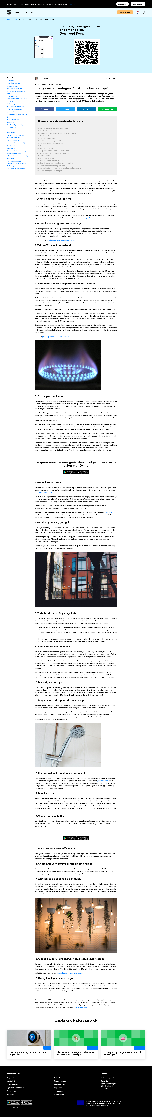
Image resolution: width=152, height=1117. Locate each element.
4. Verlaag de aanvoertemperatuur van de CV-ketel (17, 98)
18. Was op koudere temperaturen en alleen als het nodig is (16, 163)
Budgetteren (58, 1078)
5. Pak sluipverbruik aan (15, 104)
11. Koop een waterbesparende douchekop (13, 129)
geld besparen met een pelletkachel (55, 337)
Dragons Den (11, 1078)
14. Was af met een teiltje (16, 143)
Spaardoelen (58, 1091)
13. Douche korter (13, 140)
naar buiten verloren (46, 492)
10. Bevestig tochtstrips (15, 125)
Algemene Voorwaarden (15, 1088)
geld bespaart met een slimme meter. (61, 240)
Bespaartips (58, 1088)
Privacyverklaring (13, 1084)
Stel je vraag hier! (107, 1078)
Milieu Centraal (110, 512)
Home (9, 19)
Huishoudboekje (59, 1094)
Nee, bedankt (138, 4)
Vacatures (10, 1094)
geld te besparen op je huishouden (69, 973)
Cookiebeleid (11, 1091)
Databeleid (11, 1081)
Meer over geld (59, 1084)
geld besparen (91, 218)
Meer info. (72, 4)
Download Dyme (80, 1007)
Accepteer (122, 4)
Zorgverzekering (60, 1081)
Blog (15, 19)
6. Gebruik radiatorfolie (15, 107)
